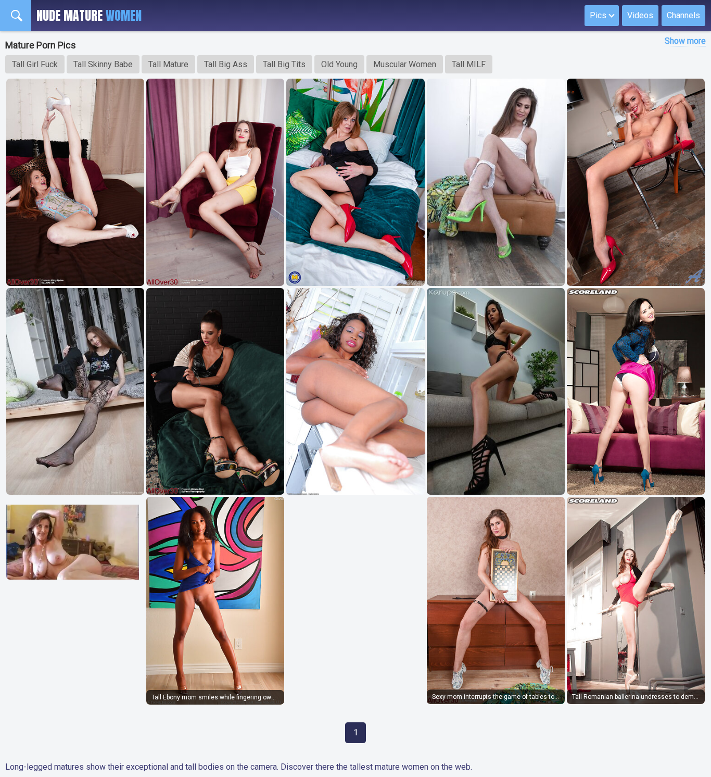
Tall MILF (469, 64)
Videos (640, 15)
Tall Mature (168, 64)
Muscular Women (404, 64)
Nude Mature (89, 15)
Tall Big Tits (284, 64)
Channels (683, 15)
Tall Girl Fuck (35, 64)
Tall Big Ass (225, 64)
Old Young (339, 64)
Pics (598, 15)
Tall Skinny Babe (103, 64)
